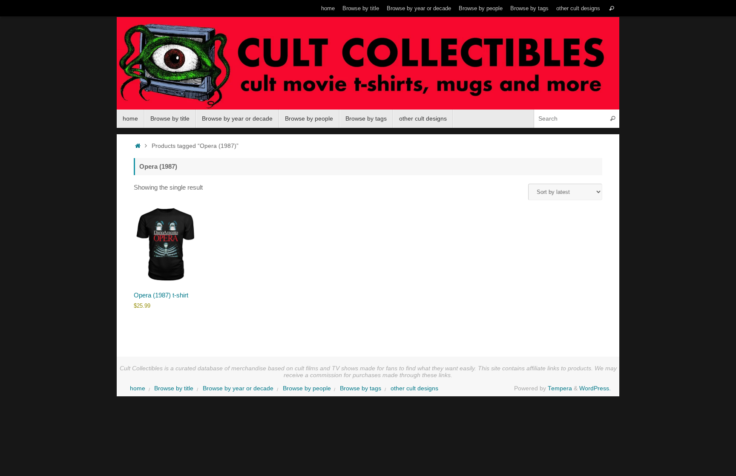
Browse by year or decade (419, 8)
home (328, 8)
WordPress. (595, 388)
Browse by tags (529, 8)
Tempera (560, 388)
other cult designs (578, 8)
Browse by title (360, 8)
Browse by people (481, 8)
